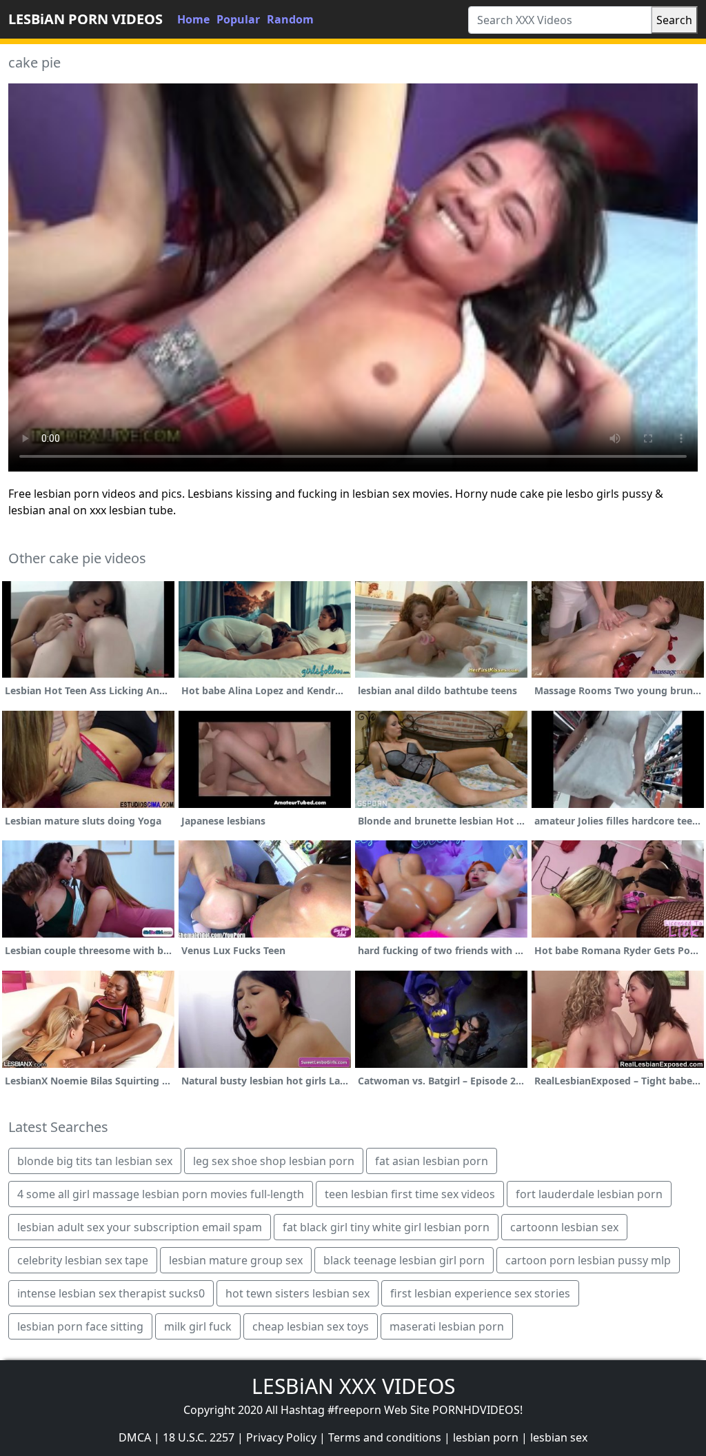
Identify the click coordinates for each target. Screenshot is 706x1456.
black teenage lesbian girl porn (404, 1260)
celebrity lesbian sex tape (82, 1260)
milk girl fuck (198, 1326)
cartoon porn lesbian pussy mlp (588, 1260)
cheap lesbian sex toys (310, 1326)
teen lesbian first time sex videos (410, 1194)
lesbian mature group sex (236, 1260)
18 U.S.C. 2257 (198, 1437)
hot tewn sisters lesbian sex (297, 1293)
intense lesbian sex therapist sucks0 (111, 1293)
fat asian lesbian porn (431, 1161)
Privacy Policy (281, 1437)
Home (193, 19)
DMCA (135, 1437)
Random (290, 19)
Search (674, 20)
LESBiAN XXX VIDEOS (353, 1386)
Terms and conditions (384, 1437)
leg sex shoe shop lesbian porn (273, 1161)
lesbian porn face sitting (80, 1326)
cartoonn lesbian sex (564, 1227)
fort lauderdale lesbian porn (589, 1194)
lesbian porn (485, 1437)
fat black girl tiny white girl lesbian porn (386, 1227)
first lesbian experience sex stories (480, 1293)
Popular (238, 19)
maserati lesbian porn (447, 1326)
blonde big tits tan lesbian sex (94, 1161)
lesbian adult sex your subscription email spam (139, 1227)
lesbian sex (558, 1437)
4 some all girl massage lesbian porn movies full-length (160, 1194)
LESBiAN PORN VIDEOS (85, 19)
